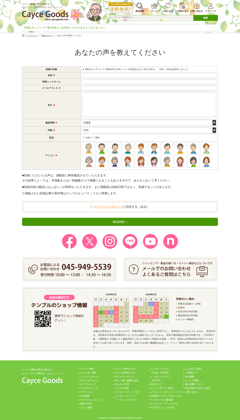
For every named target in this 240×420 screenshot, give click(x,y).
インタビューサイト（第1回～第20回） (160, 370)
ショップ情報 (192, 380)
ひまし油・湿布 (88, 372)
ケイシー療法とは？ (125, 368)
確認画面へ (120, 221)
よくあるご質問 (193, 368)
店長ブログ (155, 384)
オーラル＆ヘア (88, 384)
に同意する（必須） (121, 206)
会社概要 (189, 376)
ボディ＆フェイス (89, 380)
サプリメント (87, 392)
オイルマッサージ (124, 376)
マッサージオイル (89, 376)
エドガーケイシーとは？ (127, 392)
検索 (205, 17)
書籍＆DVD (86, 403)
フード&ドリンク (89, 388)
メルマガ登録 (122, 388)
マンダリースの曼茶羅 (161, 400)
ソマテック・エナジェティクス (166, 392)
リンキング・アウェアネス (163, 403)
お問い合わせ (192, 392)
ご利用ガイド (192, 372)
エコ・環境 (86, 407)
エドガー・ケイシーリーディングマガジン (126, 398)
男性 (97, 137)
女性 (87, 137)
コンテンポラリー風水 (161, 388)
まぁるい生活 (122, 384)
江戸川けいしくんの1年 (162, 407)
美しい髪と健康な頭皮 (126, 380)
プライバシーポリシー (108, 206)
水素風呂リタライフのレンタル (166, 396)
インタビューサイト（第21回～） (160, 378)
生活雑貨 (84, 396)
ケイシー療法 (87, 368)
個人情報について (194, 384)
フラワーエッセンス (90, 400)
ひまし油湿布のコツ (125, 372)
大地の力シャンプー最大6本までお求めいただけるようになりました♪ (64, 27)
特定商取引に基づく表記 (197, 388)
